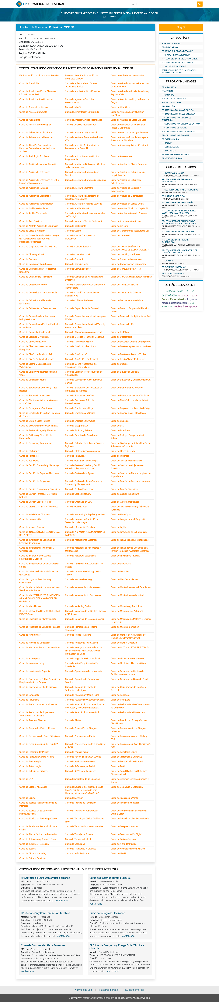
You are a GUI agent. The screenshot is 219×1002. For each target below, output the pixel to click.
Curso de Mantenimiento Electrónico (83, 595)
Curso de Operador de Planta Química (38, 687)
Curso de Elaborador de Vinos (79, 395)
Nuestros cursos (108, 989)
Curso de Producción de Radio (80, 736)
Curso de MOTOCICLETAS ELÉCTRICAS (130, 647)
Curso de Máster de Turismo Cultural (110, 877)
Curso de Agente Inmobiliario (33, 107)
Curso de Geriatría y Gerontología (81, 460)
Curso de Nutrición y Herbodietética (128, 663)
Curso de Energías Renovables (80, 421)
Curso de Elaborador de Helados (127, 387)
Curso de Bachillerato (75, 226)
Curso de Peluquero (120, 700)
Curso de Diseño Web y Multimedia (128, 359)
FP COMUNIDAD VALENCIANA (175, 135)
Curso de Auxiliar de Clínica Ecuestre (129, 164)
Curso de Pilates (73, 720)
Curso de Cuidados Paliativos (79, 300)
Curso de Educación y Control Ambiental (130, 380)
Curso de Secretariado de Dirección (82, 779)
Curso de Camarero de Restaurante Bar (130, 231)
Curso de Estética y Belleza (78, 430)
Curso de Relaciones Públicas (33, 771)
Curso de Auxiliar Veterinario (33, 213)
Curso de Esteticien (120, 430)
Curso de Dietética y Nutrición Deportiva (84, 337)
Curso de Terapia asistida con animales (84, 826)
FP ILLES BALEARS (170, 147)
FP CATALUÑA (168, 106)
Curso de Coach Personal (77, 254)
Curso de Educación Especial (125, 372)
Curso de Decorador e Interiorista (127, 300)
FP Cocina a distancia (173, 173)
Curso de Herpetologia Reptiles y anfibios (85, 514)
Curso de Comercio (74, 259)
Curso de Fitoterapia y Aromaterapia (83, 451)
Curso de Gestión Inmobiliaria (125, 494)
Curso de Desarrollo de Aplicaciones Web (131, 316)
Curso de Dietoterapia (121, 337)
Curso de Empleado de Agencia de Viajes (131, 408)
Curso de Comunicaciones (78, 269)
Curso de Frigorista (120, 456)
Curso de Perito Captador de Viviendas (38, 704)
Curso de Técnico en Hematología (81, 810)
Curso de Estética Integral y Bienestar (37, 430)
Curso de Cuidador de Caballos (126, 292)
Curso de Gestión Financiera (124, 489)
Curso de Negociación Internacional (82, 658)
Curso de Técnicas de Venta (124, 798)
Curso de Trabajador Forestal (79, 834)
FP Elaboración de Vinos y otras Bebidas (39, 75)
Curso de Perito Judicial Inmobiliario (82, 712)
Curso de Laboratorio (121, 563)
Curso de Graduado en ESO (78, 502)
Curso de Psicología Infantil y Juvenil (83, 757)
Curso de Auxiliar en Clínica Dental (127, 204)
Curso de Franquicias (75, 456)
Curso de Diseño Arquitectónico (80, 346)
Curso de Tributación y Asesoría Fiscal (37, 839)
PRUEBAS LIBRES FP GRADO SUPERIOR (179, 59)
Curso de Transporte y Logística (80, 849)
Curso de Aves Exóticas (30, 221)
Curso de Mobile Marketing (78, 635)
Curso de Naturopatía (29, 658)
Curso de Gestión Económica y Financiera (39, 489)
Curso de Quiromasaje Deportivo (126, 757)
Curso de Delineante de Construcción (37, 308)
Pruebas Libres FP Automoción (178, 231)
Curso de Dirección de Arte (32, 341)
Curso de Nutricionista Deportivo (35, 671)
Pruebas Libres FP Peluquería (177, 202)
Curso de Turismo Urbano (123, 839)
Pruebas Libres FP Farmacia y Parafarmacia (177, 180)
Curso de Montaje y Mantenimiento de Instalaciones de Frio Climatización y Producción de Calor (83, 650)
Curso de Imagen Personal (32, 527)
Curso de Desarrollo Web (123, 324)
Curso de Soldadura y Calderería (127, 787)
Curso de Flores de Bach (123, 451)
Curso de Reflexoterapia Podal (80, 766)
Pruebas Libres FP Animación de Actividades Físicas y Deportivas (179, 222)
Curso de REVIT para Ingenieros (80, 771)
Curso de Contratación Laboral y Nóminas (131, 277)
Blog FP (181, 27)
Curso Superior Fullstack (77, 853)
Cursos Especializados (174, 66)
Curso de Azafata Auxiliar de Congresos (38, 226)
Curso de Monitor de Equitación (34, 643)
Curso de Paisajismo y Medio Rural (82, 695)
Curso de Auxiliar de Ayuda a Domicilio (38, 164)
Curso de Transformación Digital (126, 834)
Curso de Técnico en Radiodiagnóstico (38, 818)
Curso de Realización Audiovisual (81, 761)
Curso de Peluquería (29, 700)
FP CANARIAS (168, 95)
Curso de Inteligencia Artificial (125, 556)
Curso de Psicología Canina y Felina (36, 757)
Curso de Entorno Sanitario (32, 858)
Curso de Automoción (121, 156)
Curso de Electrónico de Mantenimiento (130, 400)
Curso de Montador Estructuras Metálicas (39, 647)
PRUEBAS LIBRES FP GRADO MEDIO (178, 62)
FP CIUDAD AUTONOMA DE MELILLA (178, 114)
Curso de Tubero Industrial (78, 839)
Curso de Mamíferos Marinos (125, 579)
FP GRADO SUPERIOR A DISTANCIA (177, 51)
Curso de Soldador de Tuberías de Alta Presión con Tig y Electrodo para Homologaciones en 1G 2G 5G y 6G (84, 790)
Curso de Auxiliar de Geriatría (79, 188)
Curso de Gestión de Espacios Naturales (39, 473)
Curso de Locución (120, 571)
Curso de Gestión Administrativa (126, 460)
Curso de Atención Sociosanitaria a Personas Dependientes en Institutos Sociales (37, 148)
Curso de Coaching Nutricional (125, 254)
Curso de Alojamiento (29, 120)
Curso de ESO (117, 426)
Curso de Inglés (118, 527)
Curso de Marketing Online (78, 606)
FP (104, 17)
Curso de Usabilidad (75, 844)
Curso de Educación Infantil (32, 380)
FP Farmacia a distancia (174, 267)
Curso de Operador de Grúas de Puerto (130, 679)
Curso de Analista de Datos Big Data (128, 120)
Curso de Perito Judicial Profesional (128, 712)
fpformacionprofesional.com (98, 997)
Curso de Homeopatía (30, 519)
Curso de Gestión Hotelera (78, 494)
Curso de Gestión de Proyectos (34, 481)
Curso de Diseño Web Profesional (81, 359)
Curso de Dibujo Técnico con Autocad (83, 332)
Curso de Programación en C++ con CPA (38, 744)
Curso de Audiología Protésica (34, 156)
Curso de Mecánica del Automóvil (127, 611)
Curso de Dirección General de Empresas (131, 341)
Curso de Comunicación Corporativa (128, 264)
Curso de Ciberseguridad (31, 254)
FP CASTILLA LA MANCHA (174, 98)
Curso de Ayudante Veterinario (125, 221)
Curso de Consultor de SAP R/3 (126, 269)
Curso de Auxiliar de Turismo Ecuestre (83, 204)
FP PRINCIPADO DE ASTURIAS (175, 154)
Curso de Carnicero (120, 235)
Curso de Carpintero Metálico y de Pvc (38, 246)
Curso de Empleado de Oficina (80, 413)
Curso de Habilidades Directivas (35, 514)
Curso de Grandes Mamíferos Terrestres (38, 506)
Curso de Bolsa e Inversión (32, 231)
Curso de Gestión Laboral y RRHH (35, 502)
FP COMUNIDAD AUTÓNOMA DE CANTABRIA (176, 119)
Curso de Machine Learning (78, 579)
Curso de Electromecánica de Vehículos (130, 395)
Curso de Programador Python (34, 752)
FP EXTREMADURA (170, 139)
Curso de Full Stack (28, 460)
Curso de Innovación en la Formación (129, 532)
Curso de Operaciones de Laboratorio (83, 671)
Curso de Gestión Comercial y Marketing (39, 465)
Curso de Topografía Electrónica (107, 913)
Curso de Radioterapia (30, 761)
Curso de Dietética (120, 332)
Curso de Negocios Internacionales (128, 658)
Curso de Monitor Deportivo (124, 643)
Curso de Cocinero (28, 259)
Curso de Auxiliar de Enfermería (34, 172)
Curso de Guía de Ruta (76, 506)
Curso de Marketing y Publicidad (127, 606)
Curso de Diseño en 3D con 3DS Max (128, 354)
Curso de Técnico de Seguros (125, 803)
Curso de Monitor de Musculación (81, 643)
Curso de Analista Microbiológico (35, 124)
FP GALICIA (167, 143)
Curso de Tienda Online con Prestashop (38, 834)
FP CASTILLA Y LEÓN (171, 102)
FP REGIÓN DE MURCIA (172, 158)
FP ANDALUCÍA (169, 87)
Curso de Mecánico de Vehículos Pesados (39, 627)
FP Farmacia (168, 261)
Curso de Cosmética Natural (124, 284)
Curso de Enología (120, 421)
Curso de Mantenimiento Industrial (127, 595)
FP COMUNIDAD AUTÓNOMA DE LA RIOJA (181, 124)
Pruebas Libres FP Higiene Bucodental (175, 241)
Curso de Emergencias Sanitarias (35, 408)
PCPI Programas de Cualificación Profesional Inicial (179, 71)
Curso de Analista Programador (80, 124)
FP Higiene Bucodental (174, 196)
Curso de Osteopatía (29, 695)
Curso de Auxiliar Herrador (78, 208)
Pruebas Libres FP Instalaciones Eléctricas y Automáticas (179, 212)
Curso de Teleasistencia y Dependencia (130, 818)
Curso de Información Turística (80, 527)
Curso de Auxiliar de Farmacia (33, 188)
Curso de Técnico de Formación (80, 803)
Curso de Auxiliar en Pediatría (33, 208)
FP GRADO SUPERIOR (171, 43)
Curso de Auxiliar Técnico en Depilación (130, 208)
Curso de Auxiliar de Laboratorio (35, 196)
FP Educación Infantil (173, 273)
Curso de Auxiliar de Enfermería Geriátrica (85, 180)
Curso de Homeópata (121, 514)
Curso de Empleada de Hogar (79, 408)
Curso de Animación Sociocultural (35, 132)
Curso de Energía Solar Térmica (34, 421)
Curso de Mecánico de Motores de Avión (84, 619)
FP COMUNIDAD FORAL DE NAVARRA (179, 131)
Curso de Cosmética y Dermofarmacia (38, 292)
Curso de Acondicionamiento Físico (128, 849)
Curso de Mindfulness (30, 635)
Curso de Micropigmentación (125, 627)
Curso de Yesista (27, 849)
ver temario (61, 900)
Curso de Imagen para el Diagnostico (129, 519)
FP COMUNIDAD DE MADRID (174, 128)
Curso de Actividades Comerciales (127, 75)
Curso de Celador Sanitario (78, 246)
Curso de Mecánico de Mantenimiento (37, 619)
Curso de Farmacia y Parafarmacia (36, 443)
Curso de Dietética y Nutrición (34, 337)
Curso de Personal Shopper (32, 720)
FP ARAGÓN (167, 91)
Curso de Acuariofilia (29, 83)
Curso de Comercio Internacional (127, 259)
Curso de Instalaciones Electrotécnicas (130, 540)
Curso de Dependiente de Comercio (82, 308)
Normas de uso (83, 989)
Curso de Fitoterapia (29, 451)
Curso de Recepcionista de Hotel (127, 761)
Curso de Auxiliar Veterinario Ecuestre (129, 213)
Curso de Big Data (119, 226)
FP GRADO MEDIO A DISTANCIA (176, 55)
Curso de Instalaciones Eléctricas (81, 540)
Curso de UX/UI (118, 853)
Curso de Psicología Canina (124, 752)
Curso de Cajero (73, 231)
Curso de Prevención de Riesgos (81, 728)
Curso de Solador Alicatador (33, 787)
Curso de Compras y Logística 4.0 (35, 264)
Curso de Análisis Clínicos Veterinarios (83, 120)
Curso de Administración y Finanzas (82, 91)
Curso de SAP (26, 779)
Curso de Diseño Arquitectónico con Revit (131, 346)
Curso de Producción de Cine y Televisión (39, 736)
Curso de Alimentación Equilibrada (82, 112)
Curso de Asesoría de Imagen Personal (129, 132)
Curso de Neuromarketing (32, 663)
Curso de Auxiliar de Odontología (127, 196)
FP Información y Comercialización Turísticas (45, 913)
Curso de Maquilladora (30, 606)
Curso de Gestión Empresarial (79, 489)
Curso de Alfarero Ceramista (33, 112)
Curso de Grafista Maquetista (125, 502)
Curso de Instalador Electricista (80, 556)
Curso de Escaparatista (76, 426)
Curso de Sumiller (74, 798)
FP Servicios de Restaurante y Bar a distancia (45, 877)
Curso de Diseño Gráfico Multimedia (36, 359)
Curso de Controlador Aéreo (33, 284)
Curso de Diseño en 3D (76, 354)
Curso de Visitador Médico (123, 844)
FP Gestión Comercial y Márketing (180, 190)
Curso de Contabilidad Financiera (35, 277)
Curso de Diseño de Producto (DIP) (36, 354)
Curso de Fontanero (29, 456)
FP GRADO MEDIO (170, 47)
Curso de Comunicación (76, 264)
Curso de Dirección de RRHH (79, 341)
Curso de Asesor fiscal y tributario (81, 132)
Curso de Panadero (120, 695)
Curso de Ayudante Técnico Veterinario (84, 221)
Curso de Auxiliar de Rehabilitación (36, 204)
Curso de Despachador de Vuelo (35, 332)
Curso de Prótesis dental (77, 752)
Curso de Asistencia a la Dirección (35, 137)
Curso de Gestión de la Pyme (79, 473)
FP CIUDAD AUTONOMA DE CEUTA (178, 110)
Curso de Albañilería (120, 107)
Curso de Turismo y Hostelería (34, 844)
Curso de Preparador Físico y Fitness (37, 728)
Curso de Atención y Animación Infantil (129, 145)
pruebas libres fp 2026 (185, 306)
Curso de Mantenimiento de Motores (83, 587)
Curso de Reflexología (30, 766)
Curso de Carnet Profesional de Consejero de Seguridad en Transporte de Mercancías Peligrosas (39, 238)
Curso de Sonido (27, 798)
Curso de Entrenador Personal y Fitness (38, 426)
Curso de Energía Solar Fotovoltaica (128, 413)
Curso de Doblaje (119, 364)
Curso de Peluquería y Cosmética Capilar (85, 700)
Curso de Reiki (118, 766)
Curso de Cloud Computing (32, 853)
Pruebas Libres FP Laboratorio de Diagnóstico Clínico (179, 251)
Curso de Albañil (73, 107)
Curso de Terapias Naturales (124, 826)
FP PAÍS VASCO (168, 151)
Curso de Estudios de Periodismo (81, 435)
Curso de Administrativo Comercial (36, 99)
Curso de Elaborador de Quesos (35, 395)
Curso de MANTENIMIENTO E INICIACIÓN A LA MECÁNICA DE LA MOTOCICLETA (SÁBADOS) (39, 598)
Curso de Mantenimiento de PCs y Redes (131, 587)
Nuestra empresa (134, 989)
